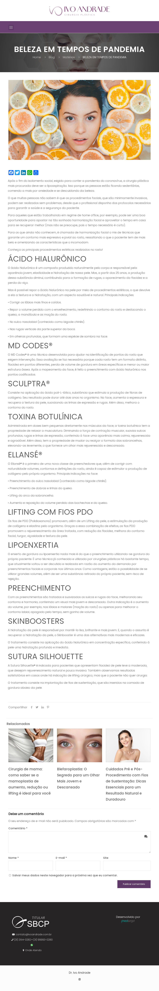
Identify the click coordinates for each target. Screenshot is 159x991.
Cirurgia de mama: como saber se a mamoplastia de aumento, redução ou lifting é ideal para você (29, 781)
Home (37, 57)
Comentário (17, 828)
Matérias (69, 57)
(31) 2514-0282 (22, 939)
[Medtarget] (128, 922)
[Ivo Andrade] (79, 10)
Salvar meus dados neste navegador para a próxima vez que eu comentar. (65, 875)
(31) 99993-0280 (43, 939)
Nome (13, 858)
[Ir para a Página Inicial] (30, 928)
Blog (52, 57)
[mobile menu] (11, 27)
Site (105, 858)
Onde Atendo (33, 950)
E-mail (61, 858)
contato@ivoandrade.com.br (34, 934)
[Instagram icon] (79, 979)
